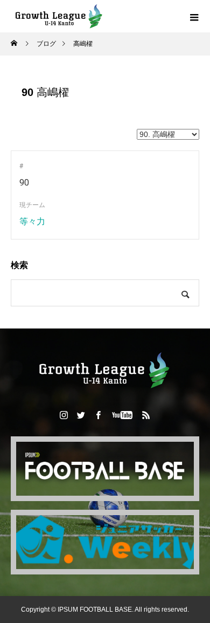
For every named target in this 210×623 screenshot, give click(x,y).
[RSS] (146, 414)
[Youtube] (122, 414)
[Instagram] (64, 414)
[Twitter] (81, 414)
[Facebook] (98, 414)
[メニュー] (194, 16)
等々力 (32, 221)
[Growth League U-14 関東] (105, 370)
